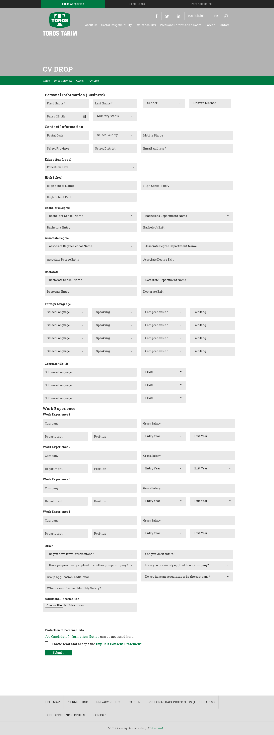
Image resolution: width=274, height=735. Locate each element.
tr (216, 16)
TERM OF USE (78, 702)
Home (46, 80)
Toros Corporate (63, 80)
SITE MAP (53, 702)
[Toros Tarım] (60, 23)
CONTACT (100, 715)
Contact (224, 25)
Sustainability (146, 25)
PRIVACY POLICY (108, 702)
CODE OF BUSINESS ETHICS (65, 715)
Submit (58, 652)
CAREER (134, 702)
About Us (91, 25)
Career (210, 25)
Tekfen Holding (157, 728)
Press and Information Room (181, 25)
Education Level (58, 159)
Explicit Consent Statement (119, 644)
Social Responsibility (116, 25)
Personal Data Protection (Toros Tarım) (182, 702)
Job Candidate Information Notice (72, 636)
